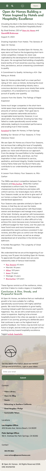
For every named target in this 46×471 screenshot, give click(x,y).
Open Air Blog (10, 396)
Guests (7, 400)
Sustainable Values (11, 413)
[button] (7, 6)
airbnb (10, 334)
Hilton (8, 270)
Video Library (9, 392)
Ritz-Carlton (17, 184)
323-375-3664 (9, 451)
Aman (8, 273)
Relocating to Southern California (17, 404)
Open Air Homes (28, 31)
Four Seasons (11, 265)
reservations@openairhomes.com (17, 455)
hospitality (18, 334)
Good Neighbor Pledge (13, 409)
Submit (23, 378)
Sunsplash (5, 131)
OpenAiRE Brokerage (9, 33)
